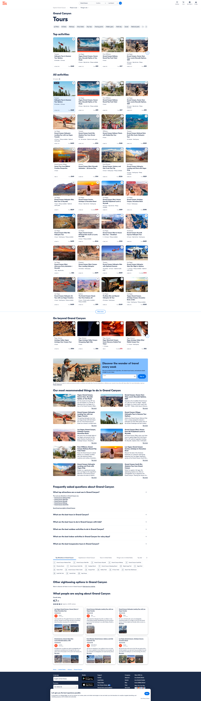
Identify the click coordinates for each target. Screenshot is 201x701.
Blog (126, 682)
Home (54, 669)
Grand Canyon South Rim (61, 504)
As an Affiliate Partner (140, 682)
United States (62, 669)
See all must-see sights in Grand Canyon (64, 508)
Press (126, 685)
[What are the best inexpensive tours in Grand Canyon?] (146, 544)
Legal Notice (100, 680)
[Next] (147, 53)
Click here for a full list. (89, 586)
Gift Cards (127, 687)
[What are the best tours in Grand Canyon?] (146, 514)
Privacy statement (57, 384)
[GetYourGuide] (5, 3)
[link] (64, 53)
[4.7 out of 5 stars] (57, 604)
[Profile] (196, 2)
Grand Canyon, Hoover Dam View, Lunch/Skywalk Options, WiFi (63, 639)
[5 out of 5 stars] (68, 613)
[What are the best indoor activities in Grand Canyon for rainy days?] (146, 536)
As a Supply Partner (139, 677)
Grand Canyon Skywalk (60, 501)
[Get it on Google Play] (88, 679)
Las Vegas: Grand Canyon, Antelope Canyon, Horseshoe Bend (131, 639)
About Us (127, 677)
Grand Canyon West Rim (61, 499)
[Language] (189, 2)
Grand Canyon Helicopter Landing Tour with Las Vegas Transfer (100, 610)
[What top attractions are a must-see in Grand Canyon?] (146, 492)
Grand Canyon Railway (60, 503)
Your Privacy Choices (103, 685)
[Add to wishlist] (73, 39)
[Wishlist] (177, 2)
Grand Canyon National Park (62, 497)
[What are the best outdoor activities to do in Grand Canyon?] (146, 529)
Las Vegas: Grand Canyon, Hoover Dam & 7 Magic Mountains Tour (66, 610)
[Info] (59, 79)
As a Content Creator (140, 680)
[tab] (64, 558)
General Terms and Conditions (105, 687)
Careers (127, 680)
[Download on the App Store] (88, 685)
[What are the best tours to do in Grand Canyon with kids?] (146, 522)
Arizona (70, 669)
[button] (64, 53)
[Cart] (183, 2)
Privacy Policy (101, 682)
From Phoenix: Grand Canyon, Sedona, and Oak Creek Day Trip (100, 639)
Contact (99, 677)
